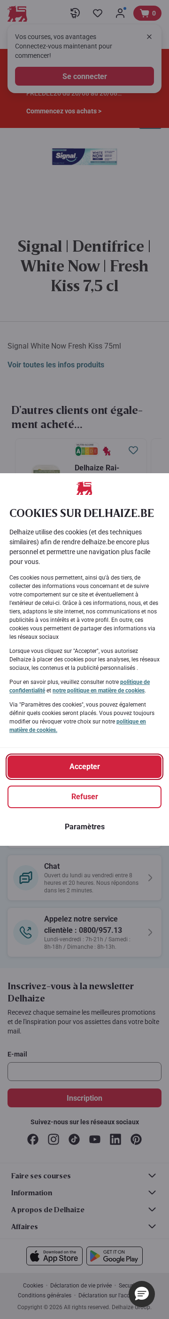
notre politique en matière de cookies (99, 690)
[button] (142, 1294)
